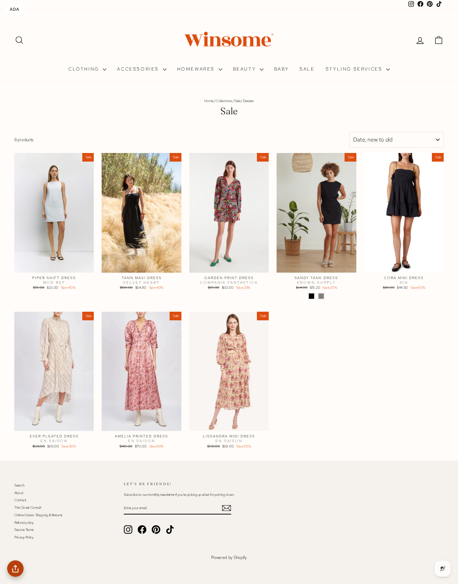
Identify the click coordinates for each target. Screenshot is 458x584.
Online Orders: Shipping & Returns (38, 515)
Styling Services (355, 69)
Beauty (245, 69)
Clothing (84, 69)
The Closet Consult (28, 507)
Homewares (197, 69)
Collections (224, 101)
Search (19, 485)
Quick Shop (53, 266)
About (19, 492)
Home (208, 101)
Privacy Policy (24, 537)
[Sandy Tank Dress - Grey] (321, 296)
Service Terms (24, 529)
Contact (20, 500)
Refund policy (24, 522)
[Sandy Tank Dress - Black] (311, 296)
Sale (307, 69)
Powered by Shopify (229, 557)
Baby (281, 69)
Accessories (139, 69)
